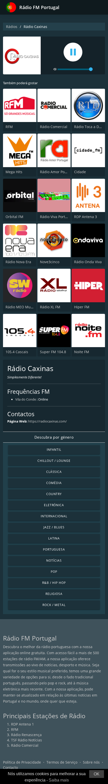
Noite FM (81, 351)
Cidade (80, 171)
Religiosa (54, 594)
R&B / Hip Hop (54, 583)
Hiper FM (81, 307)
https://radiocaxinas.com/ (47, 421)
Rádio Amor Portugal (57, 171)
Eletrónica (54, 505)
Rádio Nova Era (18, 261)
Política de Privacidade (22, 762)
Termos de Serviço (61, 762)
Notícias (54, 560)
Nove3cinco (49, 261)
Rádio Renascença (26, 734)
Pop (54, 571)
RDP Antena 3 (85, 216)
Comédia (54, 483)
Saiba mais (59, 780)
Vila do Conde (25, 399)
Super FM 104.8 (53, 351)
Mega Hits (14, 171)
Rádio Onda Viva (88, 261)
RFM (9, 126)
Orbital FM (14, 216)
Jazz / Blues (54, 527)
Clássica (54, 472)
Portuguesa (54, 549)
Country (54, 494)
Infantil (54, 449)
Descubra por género (54, 437)
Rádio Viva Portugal (56, 216)
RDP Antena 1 (22, 724)
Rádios (11, 26)
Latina (54, 538)
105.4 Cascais (17, 351)
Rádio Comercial (53, 126)
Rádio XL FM (50, 307)
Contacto (10, 767)
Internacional (54, 516)
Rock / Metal (54, 605)
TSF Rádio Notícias (26, 740)
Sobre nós (91, 762)
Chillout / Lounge (54, 461)
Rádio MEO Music (20, 307)
